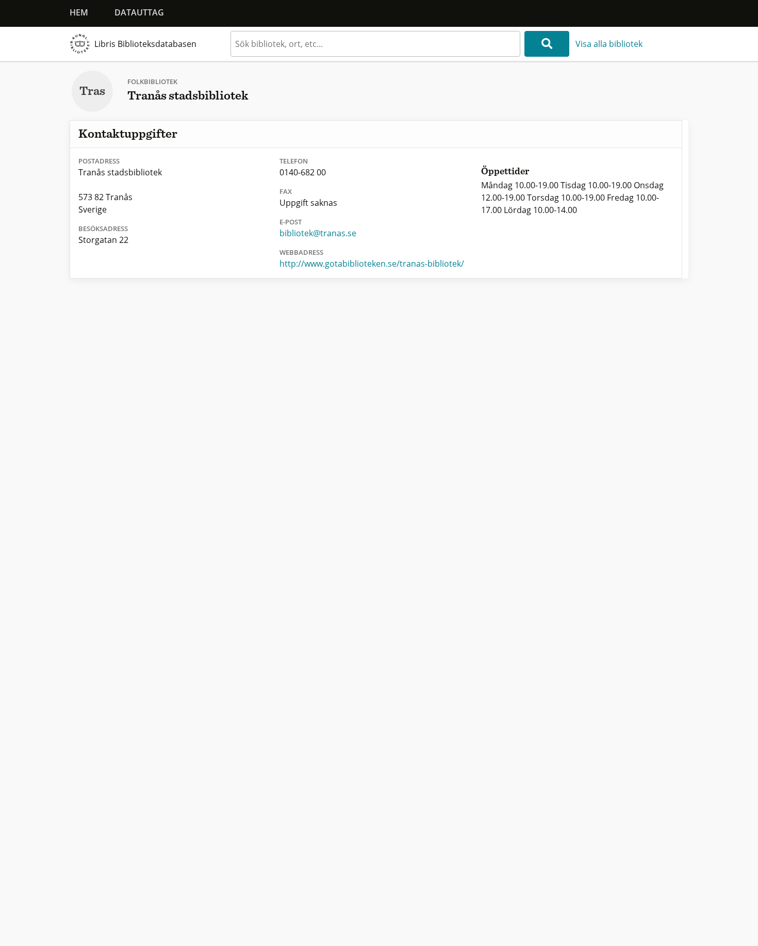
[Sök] (546, 44)
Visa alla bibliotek (608, 44)
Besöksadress (103, 228)
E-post (290, 221)
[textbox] (375, 44)
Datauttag (139, 12)
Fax (285, 191)
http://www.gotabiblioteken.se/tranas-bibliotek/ (371, 263)
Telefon (293, 161)
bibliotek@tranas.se (317, 233)
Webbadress (301, 252)
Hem (79, 12)
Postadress (99, 161)
